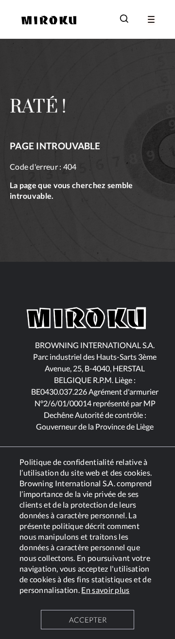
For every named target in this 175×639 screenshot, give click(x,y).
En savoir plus (105, 589)
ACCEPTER (87, 619)
